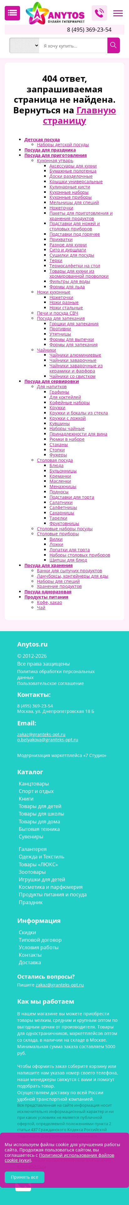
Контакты (30, 954)
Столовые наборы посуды (65, 529)
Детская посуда (42, 139)
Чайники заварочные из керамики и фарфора (76, 368)
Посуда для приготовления (55, 155)
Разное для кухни (68, 245)
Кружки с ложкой (67, 418)
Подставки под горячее (74, 234)
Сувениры (31, 836)
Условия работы (39, 947)
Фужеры (58, 455)
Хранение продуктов (59, 586)
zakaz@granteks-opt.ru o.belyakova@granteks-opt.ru (47, 737)
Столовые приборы (58, 534)
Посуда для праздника (50, 150)
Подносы (59, 492)
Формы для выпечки (71, 339)
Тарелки (58, 518)
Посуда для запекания (61, 318)
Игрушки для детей (42, 879)
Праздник (31, 902)
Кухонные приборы (70, 197)
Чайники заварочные (72, 360)
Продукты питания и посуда (53, 894)
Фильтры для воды (69, 281)
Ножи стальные (66, 308)
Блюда (56, 465)
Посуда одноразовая (47, 592)
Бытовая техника (39, 829)
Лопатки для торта (69, 550)
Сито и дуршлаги (67, 250)
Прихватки (61, 239)
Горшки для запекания (74, 324)
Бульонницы (63, 471)
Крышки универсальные (76, 181)
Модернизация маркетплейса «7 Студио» (61, 755)
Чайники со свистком (72, 376)
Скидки (27, 932)
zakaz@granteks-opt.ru (60, 985)
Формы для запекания (73, 345)
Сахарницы (61, 513)
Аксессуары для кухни (73, 166)
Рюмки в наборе (67, 439)
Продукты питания (46, 597)
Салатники (61, 502)
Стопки (57, 450)
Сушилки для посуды (71, 255)
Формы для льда (67, 287)
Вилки (56, 539)
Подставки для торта (71, 497)
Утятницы (60, 334)
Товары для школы (41, 813)
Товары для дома (39, 821)
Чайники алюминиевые (75, 355)
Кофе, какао (49, 602)
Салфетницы (63, 507)
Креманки (60, 476)
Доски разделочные (71, 176)
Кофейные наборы (69, 402)
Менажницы (62, 486)
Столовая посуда (55, 460)
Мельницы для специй (74, 202)
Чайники (46, 350)
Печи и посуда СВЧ (57, 313)
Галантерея (33, 849)
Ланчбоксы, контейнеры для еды (72, 576)
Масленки (60, 481)
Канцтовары (34, 783)
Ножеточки (61, 208)
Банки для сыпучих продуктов (69, 571)
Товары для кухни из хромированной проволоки (79, 273)
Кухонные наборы (69, 192)
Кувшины (59, 423)
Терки (55, 260)
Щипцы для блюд (68, 560)
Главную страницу (79, 115)
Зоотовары (32, 871)
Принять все (24, 1177)
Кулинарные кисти (69, 187)
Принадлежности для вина (78, 434)
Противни (60, 329)
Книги (26, 798)
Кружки (57, 407)
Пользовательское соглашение (50, 683)
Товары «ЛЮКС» (38, 864)
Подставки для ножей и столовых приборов (74, 226)
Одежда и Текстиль (41, 856)
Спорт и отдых (36, 791)
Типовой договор (40, 939)
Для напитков (52, 386)
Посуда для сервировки (51, 381)
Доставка (30, 962)
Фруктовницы (64, 523)
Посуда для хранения (48, 565)
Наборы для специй (58, 581)
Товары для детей (40, 806)
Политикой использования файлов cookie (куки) (59, 1157)
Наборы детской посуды (63, 144)
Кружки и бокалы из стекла (78, 413)
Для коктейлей (65, 397)
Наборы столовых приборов (79, 555)
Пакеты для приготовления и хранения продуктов (81, 215)
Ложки (56, 544)
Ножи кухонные (53, 292)
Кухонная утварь (55, 160)
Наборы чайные (67, 428)
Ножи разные (64, 302)
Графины (59, 392)
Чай (41, 607)
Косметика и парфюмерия (51, 886)
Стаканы (58, 444)
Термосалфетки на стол (74, 266)
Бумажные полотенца (72, 171)
